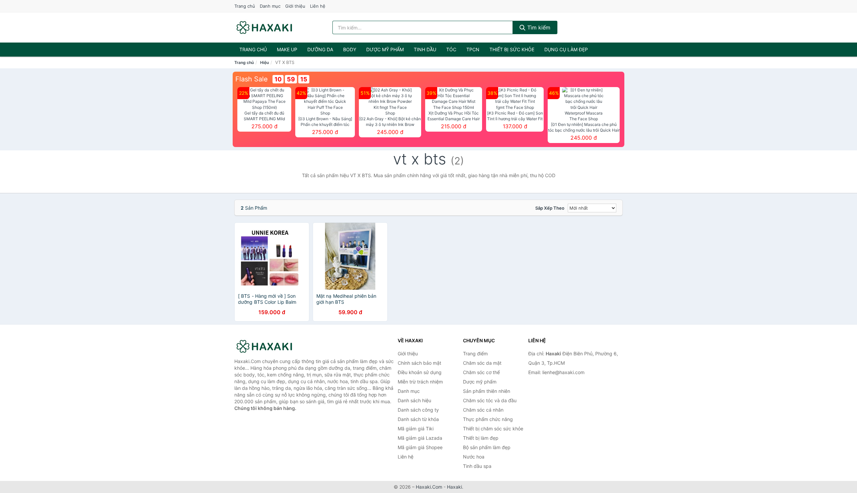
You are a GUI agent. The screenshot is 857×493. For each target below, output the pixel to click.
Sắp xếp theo (549, 208)
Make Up (287, 49)
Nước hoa (473, 457)
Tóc (451, 49)
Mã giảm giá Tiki (416, 428)
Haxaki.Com (429, 487)
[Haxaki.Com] (264, 27)
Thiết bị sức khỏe (511, 49)
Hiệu (264, 62)
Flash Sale (251, 79)
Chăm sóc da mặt (482, 363)
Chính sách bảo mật (419, 363)
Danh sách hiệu (414, 400)
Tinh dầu (425, 49)
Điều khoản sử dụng (420, 372)
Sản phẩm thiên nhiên (486, 391)
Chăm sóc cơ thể (481, 372)
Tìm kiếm (538, 27)
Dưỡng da (320, 49)
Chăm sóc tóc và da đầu (490, 400)
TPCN (472, 49)
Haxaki (454, 487)
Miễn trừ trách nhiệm (420, 381)
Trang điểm (475, 353)
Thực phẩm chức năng (488, 419)
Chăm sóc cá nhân (483, 410)
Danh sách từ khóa (418, 419)
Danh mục (270, 6)
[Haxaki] (267, 346)
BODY (349, 49)
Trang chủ (244, 6)
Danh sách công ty (418, 410)
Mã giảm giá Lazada (420, 438)
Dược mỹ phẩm (385, 49)
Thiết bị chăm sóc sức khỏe (493, 428)
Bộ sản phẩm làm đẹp (487, 447)
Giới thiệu (295, 6)
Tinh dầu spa (477, 466)
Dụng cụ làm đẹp (566, 49)
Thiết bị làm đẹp (480, 438)
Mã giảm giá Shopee (420, 447)
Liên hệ (317, 6)
